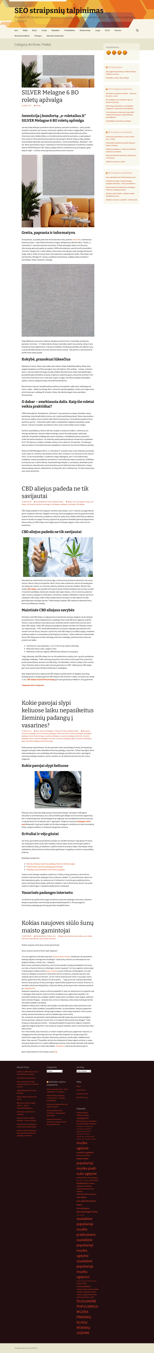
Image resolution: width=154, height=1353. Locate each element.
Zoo (54, 936)
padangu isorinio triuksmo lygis (33, 736)
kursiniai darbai (82, 1124)
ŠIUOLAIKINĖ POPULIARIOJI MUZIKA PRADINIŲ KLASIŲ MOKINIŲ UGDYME (87, 1317)
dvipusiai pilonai (82, 1112)
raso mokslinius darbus (83, 1180)
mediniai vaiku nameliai (83, 1134)
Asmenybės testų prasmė (26, 1078)
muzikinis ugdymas (85, 1152)
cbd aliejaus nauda (83, 502)
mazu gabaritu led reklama (84, 1129)
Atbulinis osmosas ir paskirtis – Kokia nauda (121, 200)
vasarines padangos (52, 736)
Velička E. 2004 (88, 1297)
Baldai (25, 30)
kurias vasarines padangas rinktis (49, 733)
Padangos (49, 731)
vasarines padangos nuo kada (44, 738)
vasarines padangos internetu (71, 736)
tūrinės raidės (81, 1283)
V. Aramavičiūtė (83, 1286)
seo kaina (81, 1197)
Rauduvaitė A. (83, 1183)
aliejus (69, 502)
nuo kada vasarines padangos (72, 733)
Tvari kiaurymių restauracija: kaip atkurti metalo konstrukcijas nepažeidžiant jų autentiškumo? (120, 114)
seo (95, 1194)
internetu (77, 239)
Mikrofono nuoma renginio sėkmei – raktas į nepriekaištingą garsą (26, 1105)
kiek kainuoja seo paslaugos (87, 1121)
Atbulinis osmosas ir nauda (115, 162)
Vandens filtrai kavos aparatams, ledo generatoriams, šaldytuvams (57, 1121)
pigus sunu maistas (67, 936)
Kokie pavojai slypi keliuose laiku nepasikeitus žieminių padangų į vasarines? (27, 1133)
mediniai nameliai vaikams (84, 1131)
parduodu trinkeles (83, 1155)
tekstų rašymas (92, 1281)
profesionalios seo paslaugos (87, 1177)
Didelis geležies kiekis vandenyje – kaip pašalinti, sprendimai (56, 1113)
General (42, 731)
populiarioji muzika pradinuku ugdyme (87, 1168)
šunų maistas (33, 938)
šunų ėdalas (78, 936)
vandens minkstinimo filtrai (86, 1292)
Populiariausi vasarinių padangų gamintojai (44, 866)
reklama (92, 1183)
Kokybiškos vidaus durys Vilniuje (117, 78)
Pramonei (57, 731)
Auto (16, 30)
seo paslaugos (83, 1208)
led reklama (91, 1124)
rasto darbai (93, 1180)
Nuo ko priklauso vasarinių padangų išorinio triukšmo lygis (50, 864)
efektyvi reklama (83, 1115)
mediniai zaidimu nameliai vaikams (86, 1139)
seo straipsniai (80, 1215)
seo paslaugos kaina (87, 1211)
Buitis (34, 30)
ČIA (55, 1051)
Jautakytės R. (83, 1118)
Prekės (38, 105)
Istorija (44, 30)
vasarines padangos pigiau (65, 738)
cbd (74, 502)
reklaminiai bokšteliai (84, 1186)
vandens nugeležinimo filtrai (87, 1294)
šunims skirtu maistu (61, 956)
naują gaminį (29, 988)
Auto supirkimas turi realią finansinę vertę (120, 177)
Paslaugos (38, 36)
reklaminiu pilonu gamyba (86, 1194)
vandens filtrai (82, 1289)
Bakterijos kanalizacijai (55, 36)
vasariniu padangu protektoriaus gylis (39, 741)
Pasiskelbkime (69, 30)
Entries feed (81, 1090)
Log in (79, 1086)
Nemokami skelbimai (21, 36)
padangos (87, 733)
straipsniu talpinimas (82, 1281)
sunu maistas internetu (47, 938)
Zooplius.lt (60, 1046)
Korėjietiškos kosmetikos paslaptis (118, 121)
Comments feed (82, 1094)
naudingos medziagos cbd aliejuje (72, 504)
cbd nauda (31, 504)
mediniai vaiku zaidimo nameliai (85, 1136)
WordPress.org (82, 1097)
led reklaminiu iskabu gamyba (85, 1126)
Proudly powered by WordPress (26, 1348)
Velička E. (80, 1297)
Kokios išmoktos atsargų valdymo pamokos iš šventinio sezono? (28, 1084)
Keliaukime (55, 30)
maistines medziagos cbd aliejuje (47, 504)
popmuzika (82, 1158)
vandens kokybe (93, 1289)
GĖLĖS (107, 30)
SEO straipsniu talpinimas (120, 88)
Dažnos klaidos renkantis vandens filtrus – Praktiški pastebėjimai (56, 1098)
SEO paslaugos (115, 67)
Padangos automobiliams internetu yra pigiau (45, 869)
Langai (97, 30)
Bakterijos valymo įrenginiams (56, 1083)
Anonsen (118, 30)
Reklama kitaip (85, 30)
